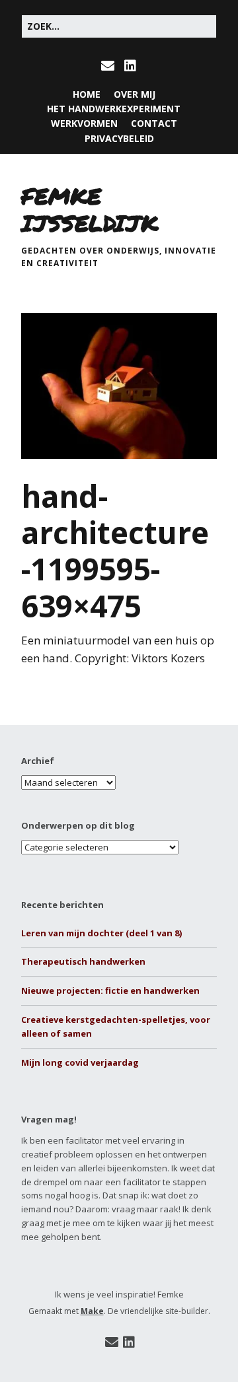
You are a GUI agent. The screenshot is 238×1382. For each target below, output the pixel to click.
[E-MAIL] (109, 66)
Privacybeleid (119, 138)
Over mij (134, 94)
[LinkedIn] (129, 1342)
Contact (154, 123)
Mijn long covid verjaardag (80, 1062)
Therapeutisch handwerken (83, 961)
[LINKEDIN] (130, 66)
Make (92, 1311)
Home (86, 94)
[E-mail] (111, 1342)
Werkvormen (84, 123)
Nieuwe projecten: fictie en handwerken (110, 990)
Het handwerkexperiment (113, 108)
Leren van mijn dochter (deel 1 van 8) (101, 933)
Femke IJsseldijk (89, 209)
